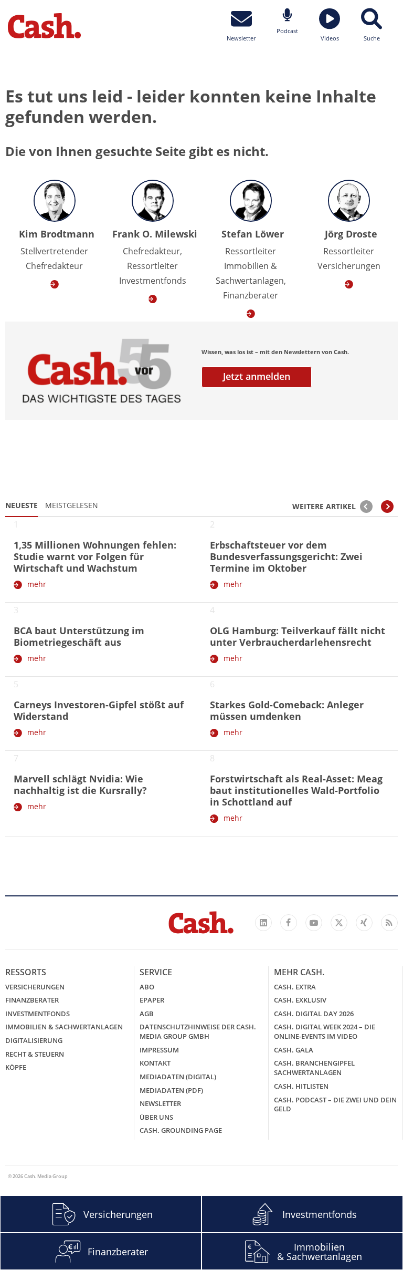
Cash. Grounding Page (181, 1130)
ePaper (152, 1000)
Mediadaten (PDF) (171, 1090)
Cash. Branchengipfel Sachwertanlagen (314, 1067)
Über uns (156, 1117)
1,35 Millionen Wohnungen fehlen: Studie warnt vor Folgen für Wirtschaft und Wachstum (95, 556)
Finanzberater (32, 1000)
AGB (147, 1013)
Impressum (159, 1050)
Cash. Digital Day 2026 (314, 1013)
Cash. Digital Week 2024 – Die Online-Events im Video (324, 1031)
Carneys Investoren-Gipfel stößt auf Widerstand (99, 710)
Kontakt (155, 1063)
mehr (36, 584)
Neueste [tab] (21, 505)
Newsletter (160, 1103)
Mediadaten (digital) (178, 1076)
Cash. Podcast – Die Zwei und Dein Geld (335, 1104)
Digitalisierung (33, 1040)
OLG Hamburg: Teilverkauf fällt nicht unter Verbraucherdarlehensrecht (297, 636)
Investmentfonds (37, 1013)
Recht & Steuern (34, 1054)
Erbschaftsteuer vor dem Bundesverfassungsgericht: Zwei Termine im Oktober (286, 556)
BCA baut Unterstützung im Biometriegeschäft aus (79, 636)
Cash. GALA (293, 1050)
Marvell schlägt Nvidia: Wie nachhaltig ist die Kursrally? (80, 784)
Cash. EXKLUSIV (300, 1000)
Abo (147, 987)
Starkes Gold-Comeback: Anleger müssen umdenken (287, 710)
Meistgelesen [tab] (71, 505)
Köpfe (15, 1067)
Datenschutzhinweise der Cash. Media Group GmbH (198, 1031)
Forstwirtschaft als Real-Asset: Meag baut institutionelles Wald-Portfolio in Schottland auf (296, 790)
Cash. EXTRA (295, 987)
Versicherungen (35, 987)
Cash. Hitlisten (301, 1086)
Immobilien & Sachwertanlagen (64, 1026)
